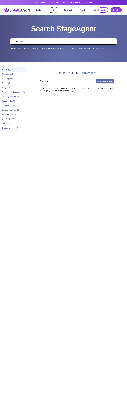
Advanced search (105, 81)
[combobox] (63, 41)
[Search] (94, 9)
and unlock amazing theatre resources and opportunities (63, 2)
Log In (103, 10)
